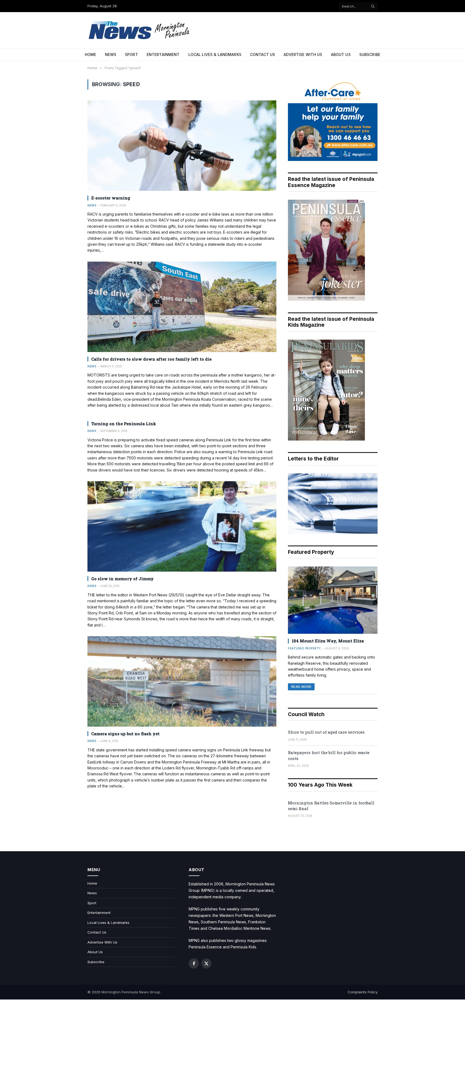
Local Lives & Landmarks (214, 54)
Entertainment (163, 54)
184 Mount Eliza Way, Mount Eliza (328, 640)
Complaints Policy (363, 992)
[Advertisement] (232, 1045)
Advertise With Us (303, 54)
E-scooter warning (110, 197)
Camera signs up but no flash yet (125, 733)
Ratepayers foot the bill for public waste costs (328, 755)
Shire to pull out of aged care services (326, 732)
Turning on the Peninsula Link (123, 423)
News (111, 54)
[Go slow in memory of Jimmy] (181, 526)
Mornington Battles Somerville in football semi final (331, 805)
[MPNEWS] (139, 30)
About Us (341, 54)
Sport (131, 54)
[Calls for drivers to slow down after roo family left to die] (181, 307)
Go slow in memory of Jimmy (122, 578)
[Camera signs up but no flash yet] (181, 681)
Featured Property (304, 648)
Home (90, 54)
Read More (301, 687)
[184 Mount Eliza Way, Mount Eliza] (333, 600)
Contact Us (262, 54)
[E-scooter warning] (181, 145)
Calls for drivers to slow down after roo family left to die (151, 359)
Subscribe (369, 54)
